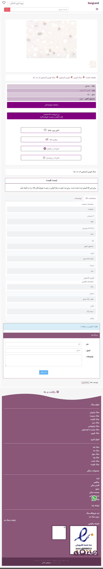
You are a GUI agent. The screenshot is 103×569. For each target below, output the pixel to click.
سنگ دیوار (95, 454)
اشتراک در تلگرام (53, 149)
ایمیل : (88, 350)
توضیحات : (89, 356)
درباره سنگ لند (94, 517)
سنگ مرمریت (94, 416)
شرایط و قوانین (93, 523)
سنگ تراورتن (94, 412)
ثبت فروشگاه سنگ (92, 513)
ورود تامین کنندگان (16, 3)
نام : (87, 344)
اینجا (31, 188)
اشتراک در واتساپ (52, 158)
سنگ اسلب (95, 461)
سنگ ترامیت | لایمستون (90, 429)
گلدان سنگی (95, 485)
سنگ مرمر (95, 422)
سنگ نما (96, 450)
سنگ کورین (77, 77)
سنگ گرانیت (94, 419)
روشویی (96, 482)
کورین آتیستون (64, 77)
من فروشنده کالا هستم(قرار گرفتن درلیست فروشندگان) (51, 116)
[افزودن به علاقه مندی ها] (45, 130)
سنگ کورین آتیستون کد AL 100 (44, 77)
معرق (97, 489)
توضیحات (78, 198)
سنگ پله (96, 457)
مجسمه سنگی (94, 492)
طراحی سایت (56, 562)
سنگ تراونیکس (93, 426)
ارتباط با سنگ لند (10, 520)
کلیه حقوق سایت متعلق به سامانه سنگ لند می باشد (51, 560)
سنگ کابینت (95, 464)
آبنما (97, 478)
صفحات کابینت (91, 77)
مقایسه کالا (53, 139)
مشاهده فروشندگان (51, 105)
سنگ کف (96, 447)
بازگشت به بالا (50, 392)
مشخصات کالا (90, 198)
